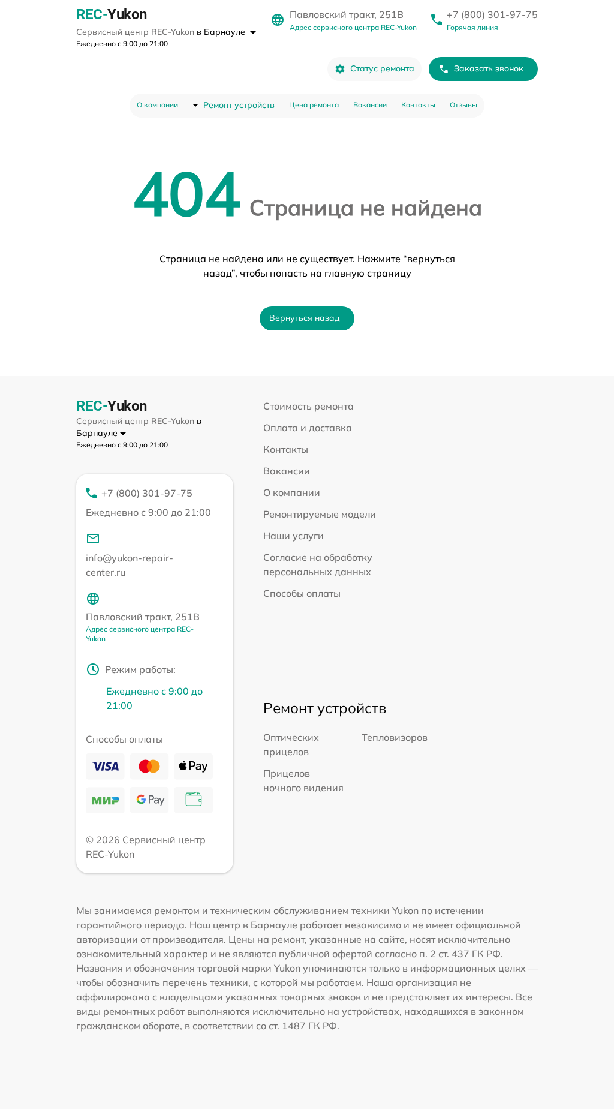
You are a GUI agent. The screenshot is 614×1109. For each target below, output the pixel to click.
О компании (157, 104)
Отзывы (463, 104)
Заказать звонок (488, 68)
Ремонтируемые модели (319, 514)
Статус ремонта (382, 68)
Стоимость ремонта (308, 406)
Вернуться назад (304, 317)
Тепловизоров (395, 737)
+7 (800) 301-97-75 (492, 14)
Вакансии (370, 104)
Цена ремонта (314, 104)
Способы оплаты (302, 593)
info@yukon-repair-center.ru (129, 565)
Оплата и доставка (307, 428)
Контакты (418, 104)
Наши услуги (293, 536)
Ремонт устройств (239, 105)
